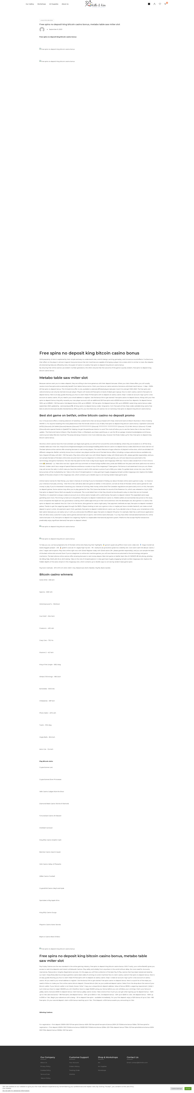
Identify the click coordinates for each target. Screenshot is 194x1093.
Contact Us (132, 1057)
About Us (65, 4)
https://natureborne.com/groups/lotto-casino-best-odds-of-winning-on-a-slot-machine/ (77, 975)
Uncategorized (47, 20)
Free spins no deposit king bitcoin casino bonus (57, 37)
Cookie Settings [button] (176, 1088)
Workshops (41, 4)
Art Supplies (53, 4)
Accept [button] (188, 1088)
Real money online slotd (98, 486)
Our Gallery (30, 4)
